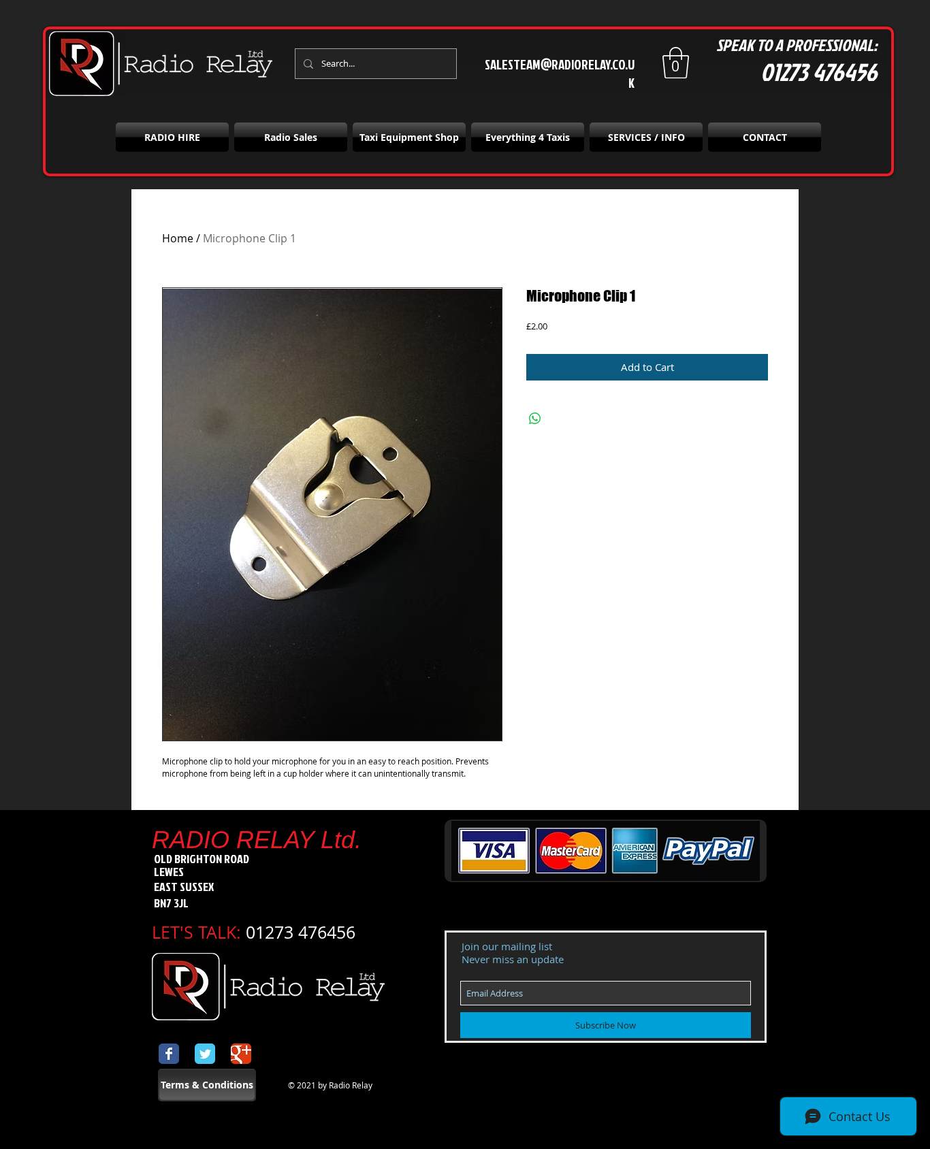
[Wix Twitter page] (205, 1053)
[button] (675, 62)
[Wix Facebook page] (169, 1053)
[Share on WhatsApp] (535, 418)
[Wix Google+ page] (241, 1053)
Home (177, 238)
